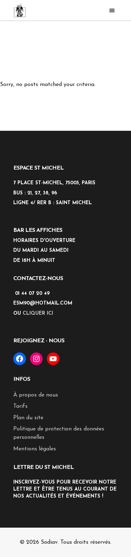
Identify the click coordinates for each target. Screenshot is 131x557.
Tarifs (20, 406)
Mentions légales (34, 449)
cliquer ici (38, 313)
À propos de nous (35, 395)
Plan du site (28, 418)
